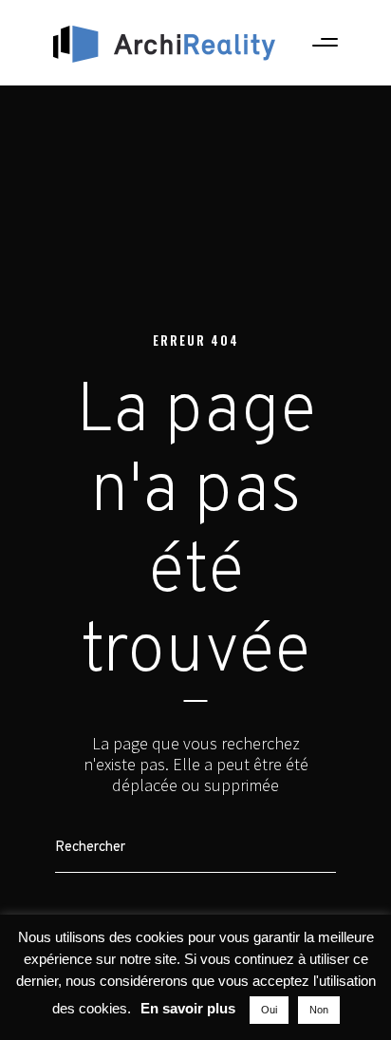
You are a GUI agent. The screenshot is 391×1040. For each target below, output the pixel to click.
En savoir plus (187, 1008)
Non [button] (318, 1009)
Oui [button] (269, 1009)
